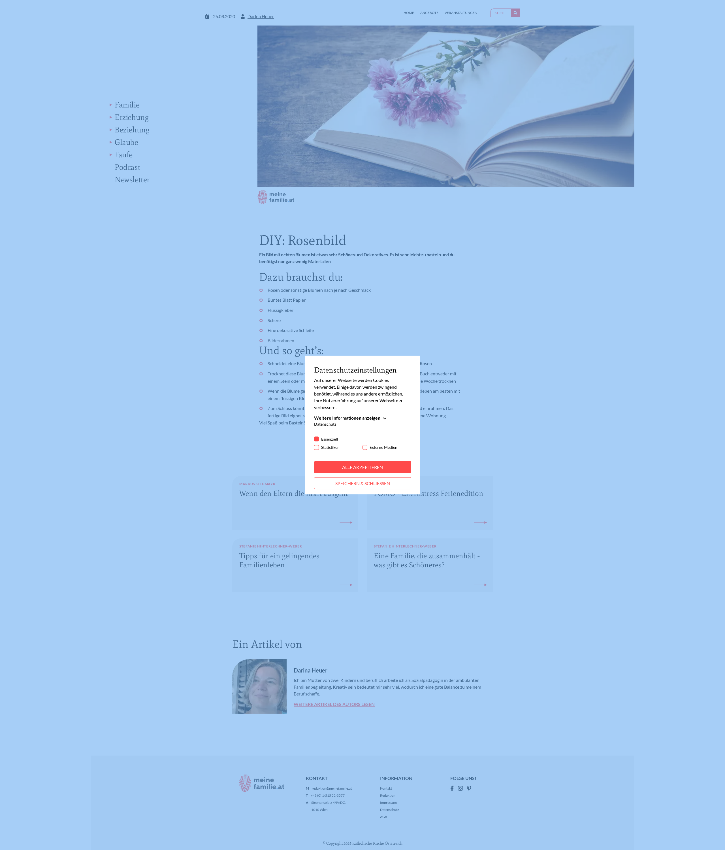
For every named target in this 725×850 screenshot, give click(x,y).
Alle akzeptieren (362, 467)
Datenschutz (325, 424)
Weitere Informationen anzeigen (347, 417)
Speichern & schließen (362, 483)
